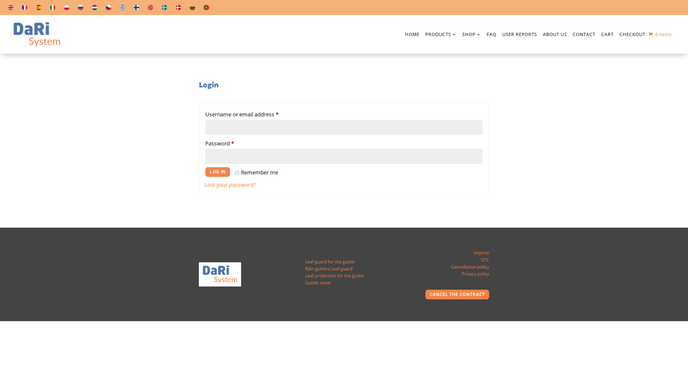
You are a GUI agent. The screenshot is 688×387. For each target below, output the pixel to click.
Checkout (632, 35)
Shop (468, 35)
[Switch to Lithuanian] (192, 8)
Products (438, 35)
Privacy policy (475, 274)
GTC (485, 260)
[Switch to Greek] (123, 8)
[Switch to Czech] (109, 8)
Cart (607, 35)
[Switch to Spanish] (39, 8)
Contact (584, 35)
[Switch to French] (25, 8)
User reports (519, 35)
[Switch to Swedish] (164, 8)
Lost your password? (230, 184)
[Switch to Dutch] (95, 8)
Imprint (481, 253)
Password (230, 143)
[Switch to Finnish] (136, 8)
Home (412, 35)
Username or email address (253, 114)
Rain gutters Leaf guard (329, 269)
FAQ (491, 35)
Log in (218, 172)
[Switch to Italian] (53, 8)
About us (555, 35)
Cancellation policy (470, 267)
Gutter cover (318, 283)
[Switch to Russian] (81, 8)
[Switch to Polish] (67, 8)
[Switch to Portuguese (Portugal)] (206, 8)
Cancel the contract (457, 294)
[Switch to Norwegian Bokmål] (150, 8)
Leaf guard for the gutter (330, 262)
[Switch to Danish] (178, 8)
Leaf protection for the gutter (335, 276)
